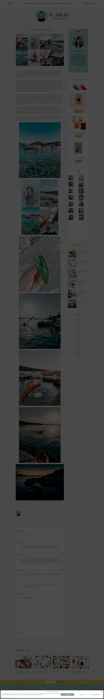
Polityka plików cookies (5, 697)
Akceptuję (67, 694)
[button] (101, 691)
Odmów (81, 694)
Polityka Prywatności (12, 697)
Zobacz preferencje (95, 694)
